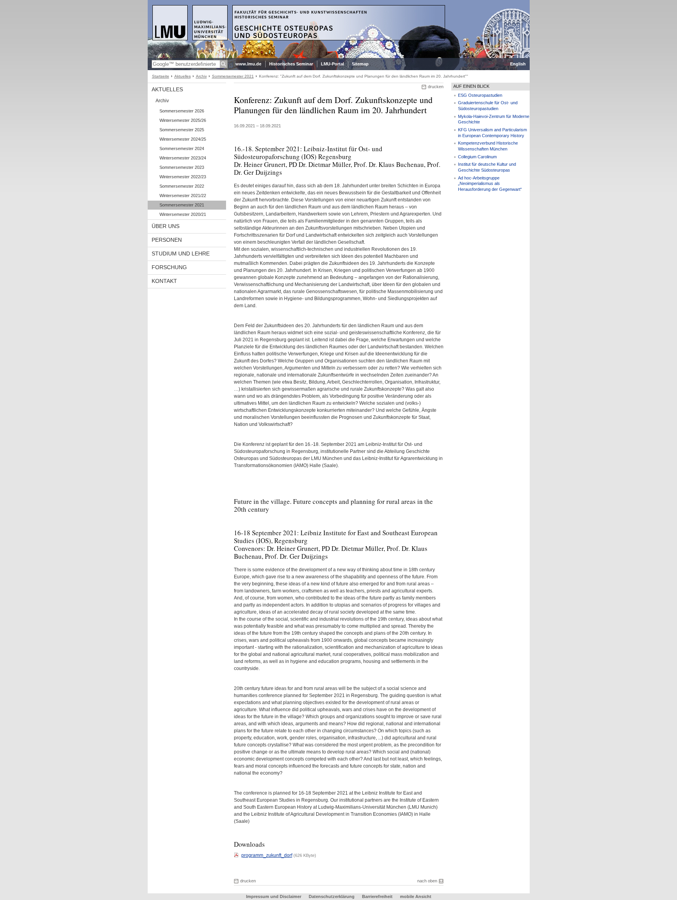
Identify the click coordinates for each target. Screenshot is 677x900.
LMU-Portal (332, 64)
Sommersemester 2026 (181, 111)
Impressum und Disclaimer (274, 896)
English (518, 64)
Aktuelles (182, 76)
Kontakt (164, 281)
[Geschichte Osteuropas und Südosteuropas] (339, 56)
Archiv (201, 76)
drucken (435, 86)
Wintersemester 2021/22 (182, 195)
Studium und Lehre (181, 253)
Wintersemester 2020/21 (182, 214)
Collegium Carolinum (477, 156)
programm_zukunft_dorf (266, 855)
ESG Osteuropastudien (480, 95)
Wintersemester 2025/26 (182, 120)
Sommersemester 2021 (233, 76)
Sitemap (360, 64)
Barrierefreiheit (378, 896)
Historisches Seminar (291, 64)
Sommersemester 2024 (181, 148)
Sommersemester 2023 (181, 167)
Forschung (169, 267)
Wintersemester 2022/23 (182, 176)
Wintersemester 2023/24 (182, 158)
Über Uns (165, 226)
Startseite (160, 76)
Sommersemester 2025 (181, 129)
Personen (167, 240)
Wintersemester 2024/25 (182, 139)
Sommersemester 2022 (181, 186)
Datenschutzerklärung (332, 896)
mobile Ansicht (415, 896)
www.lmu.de (248, 64)
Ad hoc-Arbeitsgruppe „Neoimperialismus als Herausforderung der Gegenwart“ (490, 184)
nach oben (427, 880)
